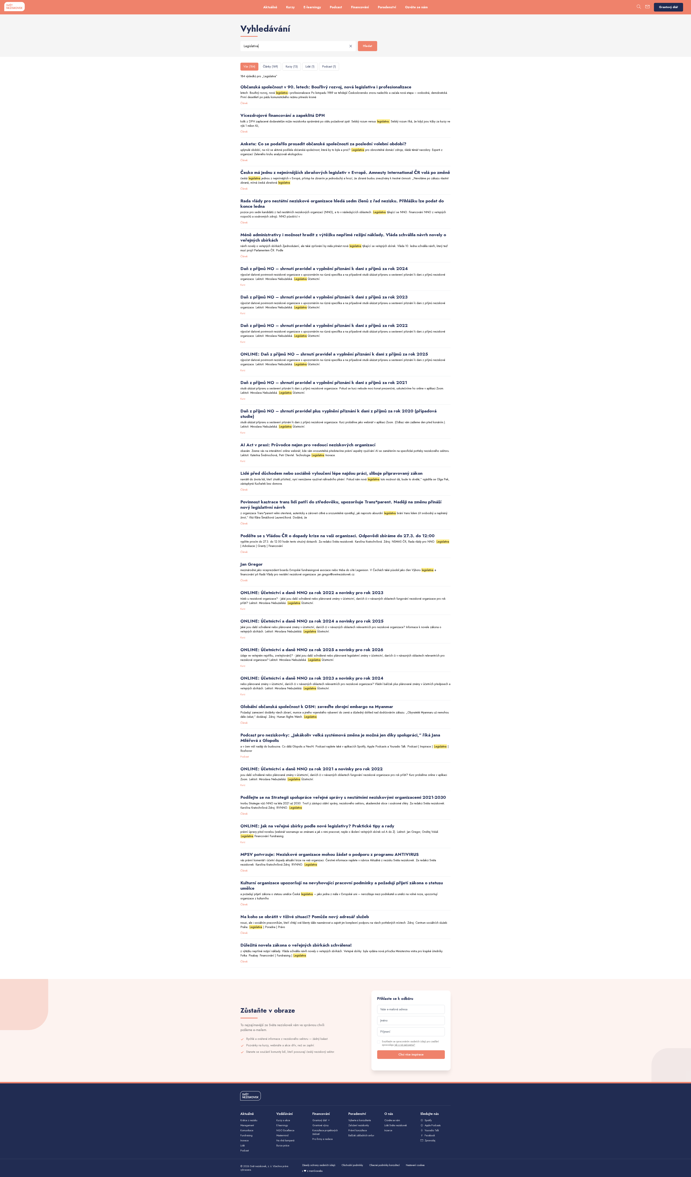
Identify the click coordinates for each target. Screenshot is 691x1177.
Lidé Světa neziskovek (395, 1125)
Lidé (242, 1145)
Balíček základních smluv (361, 1135)
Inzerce (388, 1130)
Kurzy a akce (283, 1120)
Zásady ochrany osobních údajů (318, 1165)
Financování (360, 7)
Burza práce (282, 1145)
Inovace (244, 1140)
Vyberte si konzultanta (359, 1120)
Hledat (367, 46)
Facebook (430, 1135)
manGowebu (316, 1171)
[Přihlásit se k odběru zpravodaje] (647, 7)
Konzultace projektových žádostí (325, 1132)
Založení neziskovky (358, 1125)
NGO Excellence (285, 1130)
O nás (388, 1113)
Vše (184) (249, 66)
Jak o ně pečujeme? (405, 1045)
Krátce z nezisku (248, 1120)
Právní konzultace (357, 1130)
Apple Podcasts (433, 1125)
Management (247, 1125)
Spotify (428, 1120)
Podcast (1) (329, 66)
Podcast (336, 7)
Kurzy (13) (292, 66)
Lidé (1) (310, 66)
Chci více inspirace (411, 1054)
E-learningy (312, 7)
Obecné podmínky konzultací (384, 1165)
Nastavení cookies (415, 1165)
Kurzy (290, 7)
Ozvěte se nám (416, 7)
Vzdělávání (284, 1113)
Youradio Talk (432, 1130)
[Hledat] (639, 7)
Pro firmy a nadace (322, 1139)
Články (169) (270, 66)
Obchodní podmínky (352, 1165)
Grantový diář (668, 7)
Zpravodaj (430, 1140)
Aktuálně (270, 7)
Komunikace (246, 1130)
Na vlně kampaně (285, 1140)
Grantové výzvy (320, 1125)
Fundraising (246, 1135)
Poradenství (387, 7)
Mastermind (282, 1135)
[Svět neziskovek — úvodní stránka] (14, 6)
